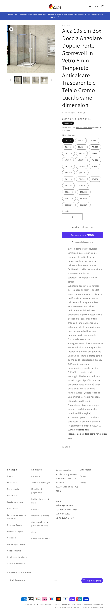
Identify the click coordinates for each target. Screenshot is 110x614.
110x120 (69, 205)
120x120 (84, 205)
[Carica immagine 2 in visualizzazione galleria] (26, 80)
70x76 (81, 140)
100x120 (69, 198)
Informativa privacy (40, 515)
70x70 (68, 140)
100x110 (84, 192)
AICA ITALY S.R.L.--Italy (35, 604)
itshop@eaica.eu (64, 505)
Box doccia (12, 495)
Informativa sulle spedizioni (92, 607)
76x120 (68, 166)
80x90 (94, 166)
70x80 (93, 140)
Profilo (83, 482)
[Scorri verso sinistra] (10, 80)
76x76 (82, 153)
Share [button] (67, 446)
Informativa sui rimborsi (71, 604)
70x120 (68, 153)
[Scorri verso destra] (52, 80)
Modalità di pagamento (36, 491)
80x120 (68, 179)
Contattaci (36, 509)
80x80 (82, 166)
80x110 (82, 172)
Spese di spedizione (84, 127)
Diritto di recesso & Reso (40, 501)
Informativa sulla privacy (93, 604)
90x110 (68, 185)
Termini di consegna (40, 482)
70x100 (81, 147)
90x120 (82, 185)
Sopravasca (12, 482)
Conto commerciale (16, 563)
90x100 (95, 179)
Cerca (34, 532)
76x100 (81, 160)
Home (10, 476)
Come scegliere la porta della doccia (39, 524)
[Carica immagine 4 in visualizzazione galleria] (44, 80)
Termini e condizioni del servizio (66, 607)
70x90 (68, 147)
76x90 (68, 160)
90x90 (82, 179)
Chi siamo (35, 476)
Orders (83, 476)
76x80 (94, 153)
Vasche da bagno (15, 531)
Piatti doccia (13, 508)
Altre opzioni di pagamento (82, 242)
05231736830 (70, 509)
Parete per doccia (15, 502)
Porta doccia (13, 489)
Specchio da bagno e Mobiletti (16, 517)
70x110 (95, 147)
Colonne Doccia (14, 525)
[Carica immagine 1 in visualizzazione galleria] (17, 80)
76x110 (95, 160)
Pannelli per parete (16, 544)
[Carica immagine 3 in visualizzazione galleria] (35, 80)
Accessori (11, 537)
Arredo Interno (14, 550)
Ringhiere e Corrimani (17, 557)
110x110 (83, 198)
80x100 (68, 172)
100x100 (69, 192)
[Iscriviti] (55, 580)
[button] (6, 6)
